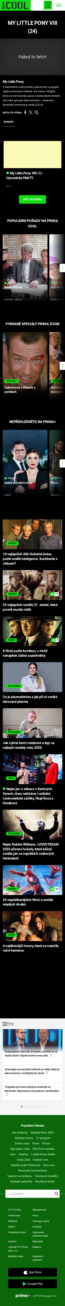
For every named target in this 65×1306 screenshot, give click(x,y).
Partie (35, 1143)
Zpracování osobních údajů (40, 1234)
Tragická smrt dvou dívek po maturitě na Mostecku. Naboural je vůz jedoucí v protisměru (32, 1088)
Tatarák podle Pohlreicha (25, 1165)
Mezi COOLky (13, 287)
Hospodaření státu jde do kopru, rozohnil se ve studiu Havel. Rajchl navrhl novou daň (31, 1053)
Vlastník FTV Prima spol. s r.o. (18, 1249)
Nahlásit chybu (15, 1256)
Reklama (12, 1221)
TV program (43, 1138)
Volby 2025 (23, 1159)
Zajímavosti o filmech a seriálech (19, 389)
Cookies (12, 1241)
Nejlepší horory (24, 1138)
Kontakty (37, 1226)
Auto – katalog (19, 1154)
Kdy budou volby (20, 1149)
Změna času (22, 1143)
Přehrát (12, 283)
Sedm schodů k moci (18, 483)
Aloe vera (49, 1165)
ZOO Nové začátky (43, 1149)
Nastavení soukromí (37, 1258)
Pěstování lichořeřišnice (32, 1170)
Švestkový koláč (45, 1181)
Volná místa (14, 1215)
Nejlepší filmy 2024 (42, 1132)
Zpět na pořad (32, 199)
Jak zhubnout (20, 1132)
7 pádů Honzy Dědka (43, 1154)
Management (39, 1209)
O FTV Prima (14, 1209)
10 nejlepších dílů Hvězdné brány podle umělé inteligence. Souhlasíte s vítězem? (30, 559)
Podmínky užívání (17, 1232)
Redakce (37, 1247)
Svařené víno (40, 1159)
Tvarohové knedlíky (46, 1176)
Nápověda (37, 1241)
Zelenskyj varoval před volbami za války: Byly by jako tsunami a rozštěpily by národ (32, 1071)
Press (35, 1215)
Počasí (46, 1143)
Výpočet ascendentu (19, 1176)
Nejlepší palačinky (21, 1181)
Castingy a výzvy (40, 1221)
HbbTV (11, 1226)
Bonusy (9, 121)
